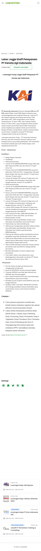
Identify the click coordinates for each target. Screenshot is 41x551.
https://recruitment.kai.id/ (17, 335)
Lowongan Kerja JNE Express (22, 485)
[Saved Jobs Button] (38, 3)
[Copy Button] (23, 385)
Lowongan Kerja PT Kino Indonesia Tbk (24, 513)
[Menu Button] (2, 3)
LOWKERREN (23, 547)
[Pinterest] (18, 385)
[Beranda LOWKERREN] (12, 3)
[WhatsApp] (8, 385)
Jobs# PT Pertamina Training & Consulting (23, 529)
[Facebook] (3, 385)
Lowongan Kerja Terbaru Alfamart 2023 (24, 500)
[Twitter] (13, 385)
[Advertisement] (20, 29)
